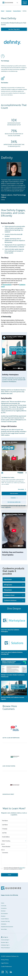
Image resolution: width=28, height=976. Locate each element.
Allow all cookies (14, 493)
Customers (8, 11)
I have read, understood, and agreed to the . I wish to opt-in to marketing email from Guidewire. (14, 868)
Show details (21, 489)
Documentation (4, 913)
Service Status (4, 929)
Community (3, 905)
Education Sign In (5, 942)
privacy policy (22, 867)
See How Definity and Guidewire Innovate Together (12, 698)
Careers (2, 903)
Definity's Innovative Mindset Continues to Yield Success (12, 675)
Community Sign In (5, 939)
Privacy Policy (5, 959)
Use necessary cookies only (14, 502)
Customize (13, 497)
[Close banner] (26, 472)
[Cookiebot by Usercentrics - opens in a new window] (17, 473)
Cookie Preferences (6, 966)
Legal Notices (4, 963)
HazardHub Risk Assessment (7, 926)
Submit (9, 874)
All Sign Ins (5, 937)
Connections (4, 908)
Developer (3, 911)
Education (3, 916)
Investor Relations (5, 918)
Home (2, 11)
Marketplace (3, 924)
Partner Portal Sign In (5, 947)
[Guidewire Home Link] (11, 888)
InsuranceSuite (7, 284)
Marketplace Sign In (5, 945)
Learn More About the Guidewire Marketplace (10, 630)
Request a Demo (25, 2)
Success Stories (17, 11)
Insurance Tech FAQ (5, 921)
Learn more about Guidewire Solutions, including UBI (12, 653)
